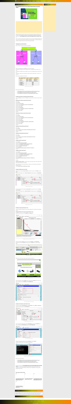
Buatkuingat (36, 403)
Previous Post (39, 390)
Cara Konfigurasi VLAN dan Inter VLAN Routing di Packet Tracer (27, 93)
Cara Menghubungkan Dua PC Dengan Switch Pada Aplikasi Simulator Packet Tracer (20, 379)
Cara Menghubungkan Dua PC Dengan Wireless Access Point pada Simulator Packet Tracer (38, 379)
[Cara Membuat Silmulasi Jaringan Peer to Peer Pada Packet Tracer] (20, 383)
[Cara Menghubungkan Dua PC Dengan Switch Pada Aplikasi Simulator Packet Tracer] (20, 375)
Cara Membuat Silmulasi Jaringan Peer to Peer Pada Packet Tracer (19, 387)
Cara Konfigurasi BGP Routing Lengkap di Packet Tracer (29, 379)
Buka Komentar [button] (29, 396)
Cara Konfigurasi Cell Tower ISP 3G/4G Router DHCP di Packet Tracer (28, 91)
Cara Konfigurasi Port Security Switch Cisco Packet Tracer (26, 92)
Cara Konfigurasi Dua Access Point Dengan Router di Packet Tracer (28, 7)
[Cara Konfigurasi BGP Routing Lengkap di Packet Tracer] (29, 375)
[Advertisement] (29, 27)
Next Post (17, 390)
